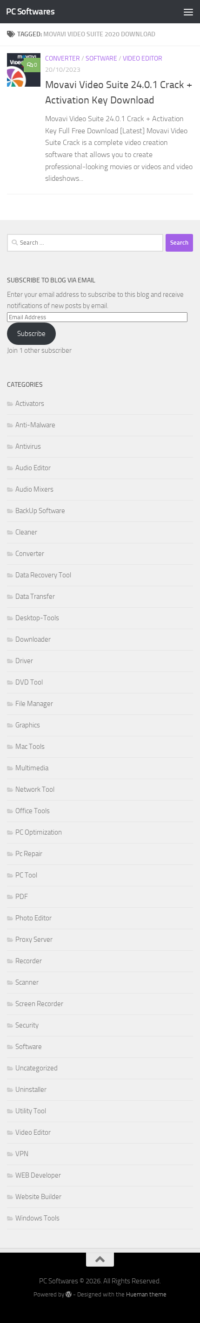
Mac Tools (30, 746)
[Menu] (188, 11)
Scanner (27, 982)
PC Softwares (30, 11)
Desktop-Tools (37, 618)
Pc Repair (28, 854)
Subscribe (31, 333)
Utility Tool (30, 1111)
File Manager (34, 703)
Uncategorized (36, 1068)
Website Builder (38, 1197)
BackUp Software (40, 511)
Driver (24, 661)
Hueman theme (146, 1294)
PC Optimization (38, 832)
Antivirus (28, 446)
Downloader (33, 639)
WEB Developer (38, 1175)
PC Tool (26, 875)
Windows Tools (37, 1218)
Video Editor (142, 58)
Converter (62, 58)
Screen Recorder (39, 1004)
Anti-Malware (35, 425)
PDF (21, 896)
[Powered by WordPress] (69, 1294)
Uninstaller (31, 1089)
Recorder (28, 961)
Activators (29, 403)
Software (101, 58)
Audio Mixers (34, 489)
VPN (21, 1154)
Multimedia (31, 768)
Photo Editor (33, 918)
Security (27, 1025)
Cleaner (26, 532)
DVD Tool (29, 682)
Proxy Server (34, 939)
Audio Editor (33, 468)
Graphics (27, 725)
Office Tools (32, 811)
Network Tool (34, 789)
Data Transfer (35, 596)
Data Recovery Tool (43, 575)
